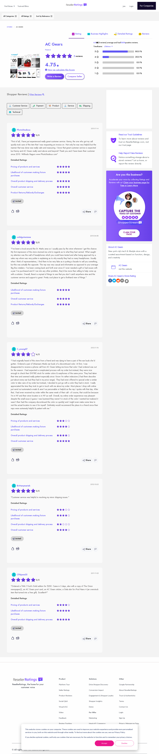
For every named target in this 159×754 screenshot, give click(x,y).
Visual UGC (63, 707)
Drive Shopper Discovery (98, 684)
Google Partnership (126, 684)
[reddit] (118, 281)
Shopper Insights (95, 701)
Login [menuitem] (131, 6)
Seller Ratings (64, 690)
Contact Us (123, 707)
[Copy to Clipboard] (127, 281)
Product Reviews (65, 696)
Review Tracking (65, 723)
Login (121, 712)
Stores (9, 27)
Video (61, 712)
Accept (104, 743)
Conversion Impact (96, 690)
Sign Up (122, 718)
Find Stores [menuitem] (8, 6)
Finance (48, 50)
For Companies (146, 5)
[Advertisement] (129, 109)
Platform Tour (64, 684)
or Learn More (131, 185)
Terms (121, 701)
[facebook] (110, 281)
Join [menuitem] (124, 6)
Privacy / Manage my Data (129, 723)
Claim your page (129, 233)
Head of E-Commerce (97, 723)
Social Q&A (63, 701)
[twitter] (114, 281)
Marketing (93, 718)
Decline (124, 743)
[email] (122, 281)
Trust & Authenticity (127, 696)
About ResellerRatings (128, 690)
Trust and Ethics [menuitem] (23, 6)
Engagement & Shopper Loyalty (101, 696)
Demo (91, 707)
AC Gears (53, 44)
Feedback (62, 718)
